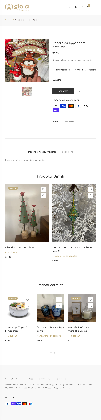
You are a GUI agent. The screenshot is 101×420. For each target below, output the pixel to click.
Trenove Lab (68, 388)
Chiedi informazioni (86, 70)
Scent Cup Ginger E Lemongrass (16, 329)
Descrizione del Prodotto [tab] (42, 151)
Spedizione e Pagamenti (39, 379)
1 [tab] (48, 353)
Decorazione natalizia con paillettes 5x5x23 (72, 249)
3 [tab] (54, 353)
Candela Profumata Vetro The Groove (79, 329)
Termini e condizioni (65, 379)
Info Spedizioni (62, 70)
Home (8, 20)
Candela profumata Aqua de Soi (50, 329)
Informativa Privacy (14, 379)
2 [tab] (51, 353)
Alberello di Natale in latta (19, 247)
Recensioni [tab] (66, 151)
